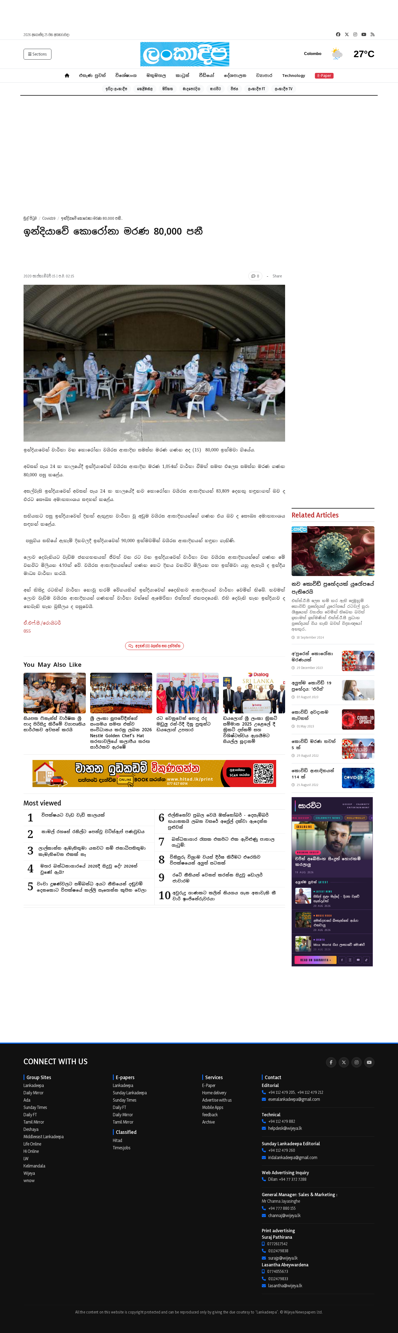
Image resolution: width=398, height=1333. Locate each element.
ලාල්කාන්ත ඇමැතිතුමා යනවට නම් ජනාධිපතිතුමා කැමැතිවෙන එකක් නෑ (92, 851)
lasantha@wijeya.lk (285, 1285)
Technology (293, 75)
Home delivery (214, 1092)
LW (26, 1158)
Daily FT (30, 1114)
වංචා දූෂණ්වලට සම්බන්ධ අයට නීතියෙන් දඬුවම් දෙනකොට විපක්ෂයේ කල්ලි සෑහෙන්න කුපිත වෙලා (91, 887)
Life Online (32, 1144)
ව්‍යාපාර (264, 75)
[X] (344, 1062)
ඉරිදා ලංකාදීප (116, 88)
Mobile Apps (212, 1107)
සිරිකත (167, 88)
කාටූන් (182, 75)
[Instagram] (356, 1062)
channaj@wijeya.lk (284, 1215)
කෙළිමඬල (145, 88)
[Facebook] (331, 1062)
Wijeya (29, 1173)
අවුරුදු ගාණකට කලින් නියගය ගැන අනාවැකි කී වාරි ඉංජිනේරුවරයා (224, 896)
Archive (208, 1122)
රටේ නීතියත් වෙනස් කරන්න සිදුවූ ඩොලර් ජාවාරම (217, 878)
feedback (210, 1114)
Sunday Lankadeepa (130, 1092)
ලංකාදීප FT (256, 88)
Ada (27, 1100)
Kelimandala (34, 1166)
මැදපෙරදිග (191, 88)
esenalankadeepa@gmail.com (294, 1099)
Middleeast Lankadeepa (44, 1136)
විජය (234, 88)
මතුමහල (156, 75)
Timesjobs (122, 1147)
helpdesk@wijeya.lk (285, 1128)
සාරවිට (215, 88)
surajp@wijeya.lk (283, 1258)
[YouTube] (369, 1062)
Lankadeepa (34, 1085)
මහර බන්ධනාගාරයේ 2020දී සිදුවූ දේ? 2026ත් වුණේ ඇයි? (88, 869)
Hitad (117, 1140)
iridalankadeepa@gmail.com (292, 1157)
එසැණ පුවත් (92, 75)
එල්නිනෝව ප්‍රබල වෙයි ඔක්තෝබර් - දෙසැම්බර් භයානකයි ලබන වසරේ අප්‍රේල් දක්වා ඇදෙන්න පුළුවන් (218, 821)
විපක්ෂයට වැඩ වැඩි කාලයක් (73, 815)
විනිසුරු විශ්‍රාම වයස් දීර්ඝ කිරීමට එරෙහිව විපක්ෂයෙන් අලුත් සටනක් (215, 860)
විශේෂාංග (126, 75)
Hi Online (31, 1151)
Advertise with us (217, 1100)
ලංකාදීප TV (283, 88)
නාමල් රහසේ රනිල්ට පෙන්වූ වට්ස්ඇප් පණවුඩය (93, 831)
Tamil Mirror (34, 1122)
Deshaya (31, 1129)
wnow (29, 1180)
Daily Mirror (34, 1092)
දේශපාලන (235, 75)
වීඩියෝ (206, 75)
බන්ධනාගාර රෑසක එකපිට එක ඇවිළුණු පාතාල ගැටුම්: (223, 842)
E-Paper (324, 75)
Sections (39, 54)
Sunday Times (35, 1107)
